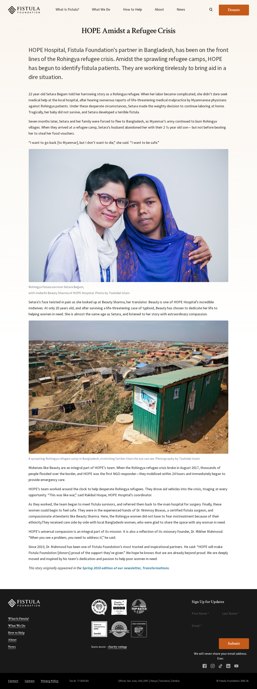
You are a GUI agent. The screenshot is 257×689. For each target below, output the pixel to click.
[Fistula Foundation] (24, 603)
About (159, 9)
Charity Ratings (117, 647)
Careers (30, 681)
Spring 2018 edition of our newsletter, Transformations (125, 568)
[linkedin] (228, 666)
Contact (13, 681)
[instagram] (213, 666)
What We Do (101, 9)
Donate (234, 9)
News (181, 9)
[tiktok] (220, 666)
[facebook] (205, 666)
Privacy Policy (49, 681)
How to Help (132, 9)
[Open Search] (211, 10)
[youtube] (236, 666)
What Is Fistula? (67, 9)
